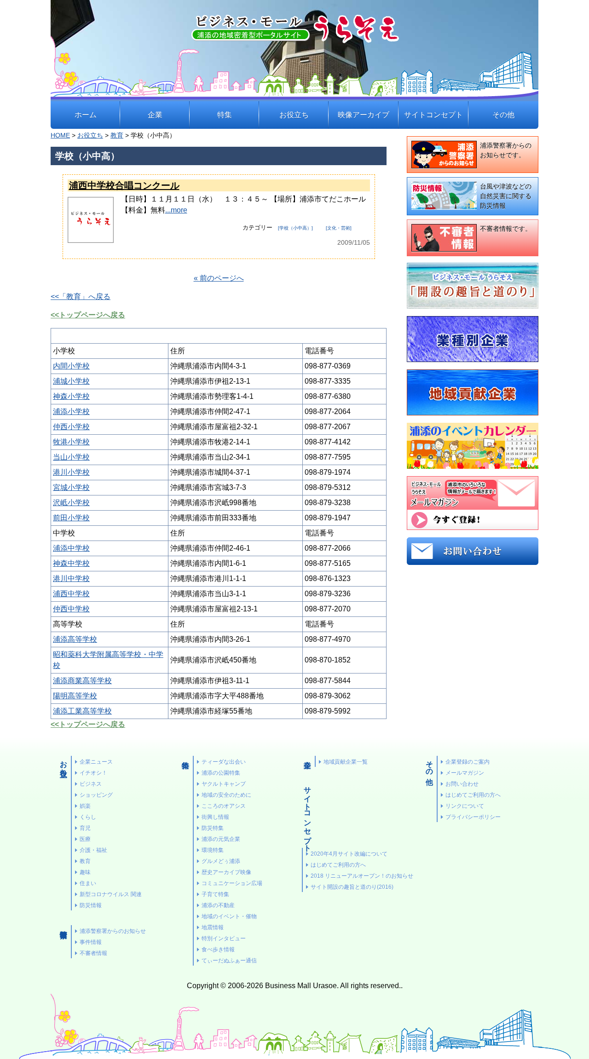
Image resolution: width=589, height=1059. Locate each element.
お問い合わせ (462, 784)
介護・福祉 (93, 850)
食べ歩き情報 (218, 949)
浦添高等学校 (75, 639)
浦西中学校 (71, 594)
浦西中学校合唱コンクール (124, 185)
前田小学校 (71, 518)
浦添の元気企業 (221, 839)
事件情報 (91, 942)
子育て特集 (215, 894)
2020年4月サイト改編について (349, 854)
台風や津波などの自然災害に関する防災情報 (505, 196)
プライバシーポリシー (473, 817)
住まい (88, 883)
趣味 (85, 872)
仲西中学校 (71, 609)
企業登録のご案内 (467, 762)
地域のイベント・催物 (229, 916)
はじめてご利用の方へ (338, 865)
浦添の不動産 (218, 905)
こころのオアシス (224, 806)
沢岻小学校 (71, 502)
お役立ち (294, 115)
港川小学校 (71, 472)
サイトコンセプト (433, 115)
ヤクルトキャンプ (224, 784)
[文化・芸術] (339, 227)
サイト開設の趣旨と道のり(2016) (352, 887)
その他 (503, 115)
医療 (85, 839)
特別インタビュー (224, 938)
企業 (155, 115)
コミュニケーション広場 (232, 883)
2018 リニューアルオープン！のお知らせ (362, 876)
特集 (224, 115)
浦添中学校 (71, 548)
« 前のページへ (219, 278)
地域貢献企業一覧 (345, 762)
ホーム (86, 115)
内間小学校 (71, 366)
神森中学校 (71, 563)
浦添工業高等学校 (82, 711)
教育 (116, 135)
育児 (85, 828)
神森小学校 (71, 396)
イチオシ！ (93, 773)
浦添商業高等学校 (82, 681)
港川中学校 (71, 578)
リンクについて (464, 806)
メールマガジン (464, 773)
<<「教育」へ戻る (80, 296)
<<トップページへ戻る (88, 315)
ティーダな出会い (224, 762)
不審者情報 (93, 953)
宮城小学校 (71, 487)
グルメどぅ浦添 (221, 861)
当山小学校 (71, 457)
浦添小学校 (71, 411)
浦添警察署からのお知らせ (113, 931)
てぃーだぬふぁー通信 (229, 960)
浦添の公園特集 (221, 773)
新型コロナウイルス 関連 (111, 894)
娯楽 (85, 806)
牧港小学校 (71, 442)
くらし (88, 817)
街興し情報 (215, 817)
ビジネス (91, 784)
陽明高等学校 (75, 696)
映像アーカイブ (363, 115)
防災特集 (213, 828)
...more (176, 210)
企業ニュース (96, 762)
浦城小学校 (71, 381)
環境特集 (213, 850)
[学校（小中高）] (295, 227)
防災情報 (91, 905)
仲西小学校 (71, 427)
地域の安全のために (226, 795)
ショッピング (96, 795)
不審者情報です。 (505, 228)
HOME (60, 135)
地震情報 (213, 927)
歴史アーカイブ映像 (226, 872)
